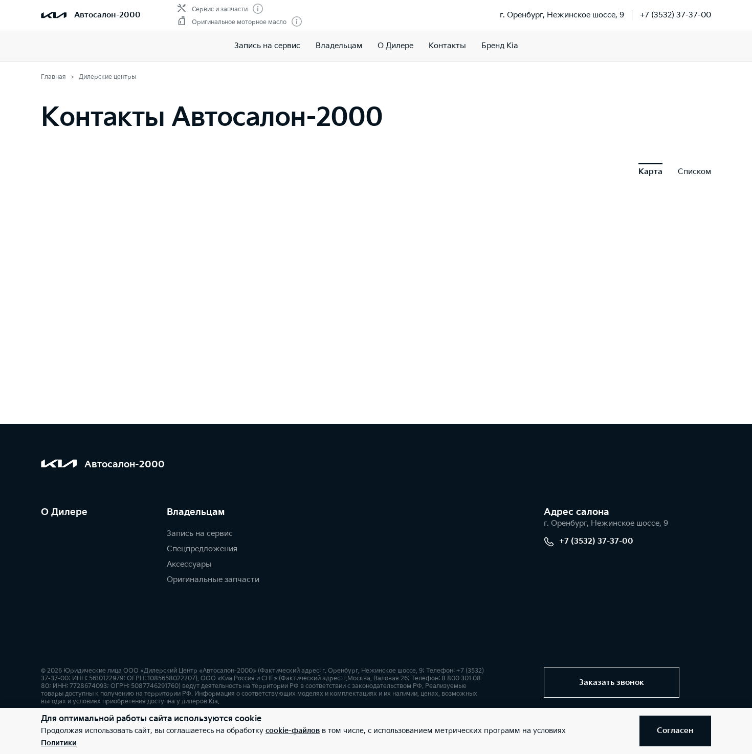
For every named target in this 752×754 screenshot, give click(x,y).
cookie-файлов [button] (293, 730)
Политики (59, 743)
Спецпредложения (202, 549)
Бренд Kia (499, 46)
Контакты (447, 46)
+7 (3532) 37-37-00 (675, 15)
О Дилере (395, 46)
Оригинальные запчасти (213, 580)
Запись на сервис (267, 46)
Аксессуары (189, 564)
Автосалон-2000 (107, 15)
